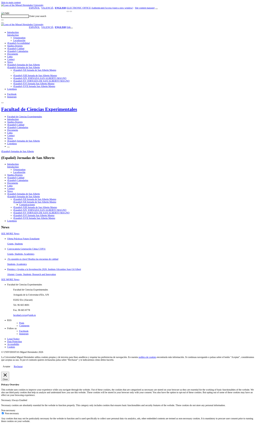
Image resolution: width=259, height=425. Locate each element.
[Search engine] (156, 8)
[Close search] (2, 22)
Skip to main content (11, 2)
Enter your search (38, 16)
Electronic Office (79, 8)
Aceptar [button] (6, 366)
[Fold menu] (2, 102)
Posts (21, 323)
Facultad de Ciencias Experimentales (39, 109)
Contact (11, 59)
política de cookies (147, 357)
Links (10, 56)
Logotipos (12, 89)
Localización (19, 40)
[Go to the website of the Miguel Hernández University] (22, 5)
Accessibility (13, 344)
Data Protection (14, 341)
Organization (19, 37)
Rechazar (18, 366)
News (10, 62)
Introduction (13, 32)
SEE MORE (10, 233)
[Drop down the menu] (71, 11)
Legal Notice (13, 339)
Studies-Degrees (15, 46)
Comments (24, 325)
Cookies (11, 347)
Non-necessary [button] (8, 410)
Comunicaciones (27, 204)
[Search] (2, 19)
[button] (13, 35)
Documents (12, 54)
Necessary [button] (6, 400)
